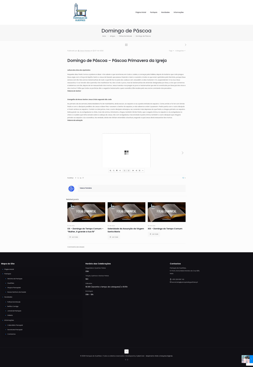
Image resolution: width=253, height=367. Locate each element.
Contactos (11, 334)
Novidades (8, 297)
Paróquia (7, 274)
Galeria (10, 315)
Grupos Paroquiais (14, 287)
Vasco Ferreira (85, 51)
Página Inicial (9, 269)
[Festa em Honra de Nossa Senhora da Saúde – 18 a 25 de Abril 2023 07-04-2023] (247, 359)
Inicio (104, 36)
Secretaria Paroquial (14, 330)
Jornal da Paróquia (14, 311)
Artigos (112, 36)
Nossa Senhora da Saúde (16, 292)
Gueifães (10, 283)
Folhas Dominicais (125, 36)
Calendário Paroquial (15, 325)
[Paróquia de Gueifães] (80, 12)
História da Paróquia (14, 279)
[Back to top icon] (126, 351)
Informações (9, 320)
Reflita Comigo (12, 306)
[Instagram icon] (127, 360)
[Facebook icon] (125, 360)
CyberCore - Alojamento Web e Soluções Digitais (154, 356)
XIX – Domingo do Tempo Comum (165, 228)
